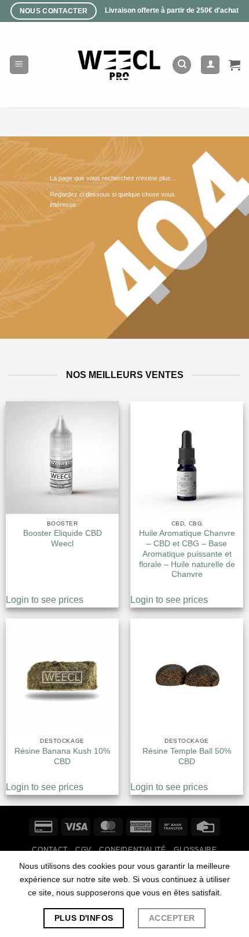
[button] (19, 65)
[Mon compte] (210, 65)
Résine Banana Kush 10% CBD (62, 756)
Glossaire (195, 850)
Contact (49, 850)
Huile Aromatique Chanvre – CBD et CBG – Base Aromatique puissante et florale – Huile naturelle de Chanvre (187, 554)
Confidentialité (132, 850)
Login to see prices (44, 600)
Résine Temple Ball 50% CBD (186, 756)
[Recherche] (182, 65)
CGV (83, 850)
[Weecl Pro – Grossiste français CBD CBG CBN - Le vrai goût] (119, 64)
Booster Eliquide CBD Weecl (62, 538)
